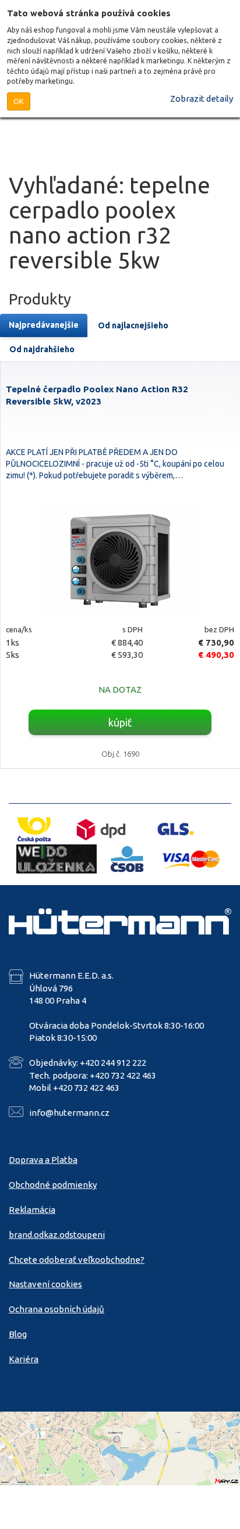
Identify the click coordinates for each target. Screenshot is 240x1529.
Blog (18, 1334)
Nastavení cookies (45, 1284)
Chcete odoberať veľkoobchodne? (76, 1260)
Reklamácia (32, 1210)
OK (18, 101)
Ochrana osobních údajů (56, 1309)
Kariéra (23, 1359)
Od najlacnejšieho (133, 325)
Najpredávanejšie (44, 325)
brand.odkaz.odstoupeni (57, 1235)
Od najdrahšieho (42, 349)
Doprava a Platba (43, 1160)
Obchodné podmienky (53, 1185)
